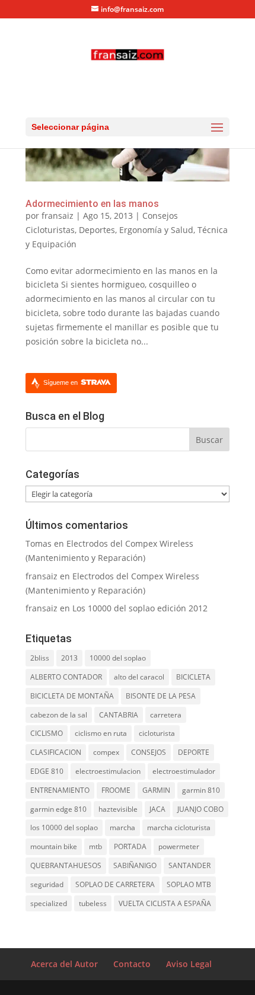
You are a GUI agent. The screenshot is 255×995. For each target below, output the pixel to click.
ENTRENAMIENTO (60, 790)
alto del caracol (139, 677)
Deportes (97, 229)
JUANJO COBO (200, 809)
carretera (165, 715)
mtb (95, 846)
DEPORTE (193, 752)
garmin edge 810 (58, 809)
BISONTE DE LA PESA (161, 696)
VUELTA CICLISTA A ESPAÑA (165, 903)
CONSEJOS (148, 752)
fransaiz (58, 215)
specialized (48, 903)
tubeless (93, 903)
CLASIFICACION (55, 752)
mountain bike (53, 846)
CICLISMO (46, 733)
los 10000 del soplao (64, 827)
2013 (69, 658)
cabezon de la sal (58, 715)
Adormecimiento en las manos (92, 203)
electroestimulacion (108, 771)
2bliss (39, 658)
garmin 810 (201, 790)
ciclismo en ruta (101, 733)
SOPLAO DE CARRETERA (115, 884)
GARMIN (156, 790)
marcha (122, 827)
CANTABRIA (118, 715)
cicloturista (157, 733)
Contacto (132, 964)
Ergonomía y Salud (156, 229)
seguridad (46, 884)
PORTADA (130, 846)
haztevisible (118, 809)
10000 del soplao (118, 658)
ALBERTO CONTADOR (66, 677)
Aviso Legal (189, 964)
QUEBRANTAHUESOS (65, 865)
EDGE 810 (46, 771)
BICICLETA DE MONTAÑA (72, 696)
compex (106, 752)
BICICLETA (193, 677)
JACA (157, 809)
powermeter (178, 846)
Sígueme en (61, 382)
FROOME (115, 790)
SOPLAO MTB (189, 884)
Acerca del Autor (64, 964)
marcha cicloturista (179, 827)
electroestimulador (183, 771)
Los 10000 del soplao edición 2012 (140, 608)
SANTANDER (189, 865)
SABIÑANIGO (135, 865)
